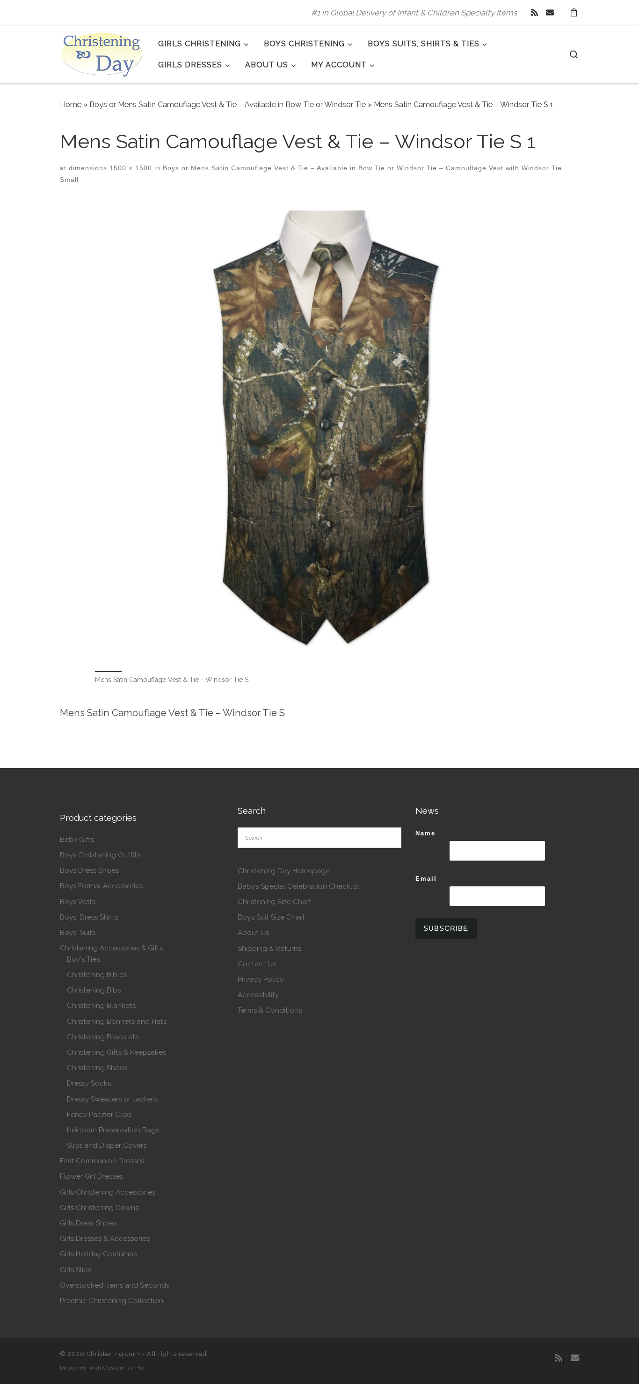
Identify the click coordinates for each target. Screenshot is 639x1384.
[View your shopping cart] (573, 13)
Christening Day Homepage (284, 871)
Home (70, 104)
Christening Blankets (101, 1005)
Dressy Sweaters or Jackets (112, 1099)
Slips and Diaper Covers (106, 1145)
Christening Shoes (97, 1068)
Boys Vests (77, 902)
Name (425, 833)
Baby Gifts (77, 839)
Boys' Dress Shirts (89, 917)
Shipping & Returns (269, 948)
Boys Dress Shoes (89, 870)
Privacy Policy (260, 979)
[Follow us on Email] (550, 13)
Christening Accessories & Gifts (111, 948)
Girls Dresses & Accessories (105, 1238)
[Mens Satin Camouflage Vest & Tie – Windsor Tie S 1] (319, 434)
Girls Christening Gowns (99, 1207)
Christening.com (113, 1353)
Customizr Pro (124, 1367)
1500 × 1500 (129, 168)
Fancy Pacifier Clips (99, 1114)
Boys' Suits (77, 932)
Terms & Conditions (270, 1010)
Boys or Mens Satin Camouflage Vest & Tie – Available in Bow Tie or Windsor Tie (227, 104)
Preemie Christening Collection (111, 1301)
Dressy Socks (89, 1083)
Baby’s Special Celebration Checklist (299, 886)
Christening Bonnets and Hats (117, 1021)
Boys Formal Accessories (101, 886)
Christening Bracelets (102, 1037)
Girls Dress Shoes (88, 1223)
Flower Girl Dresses (91, 1176)
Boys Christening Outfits (100, 855)
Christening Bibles (97, 975)
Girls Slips (75, 1270)
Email (426, 878)
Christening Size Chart (275, 902)
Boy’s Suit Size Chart (271, 917)
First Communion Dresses (102, 1161)
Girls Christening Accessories (107, 1192)
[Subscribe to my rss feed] (534, 13)
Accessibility (258, 995)
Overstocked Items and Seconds (114, 1285)
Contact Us (257, 964)
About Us (253, 932)
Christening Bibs (94, 990)
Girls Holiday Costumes (98, 1254)
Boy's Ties (83, 959)
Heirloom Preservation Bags (113, 1130)
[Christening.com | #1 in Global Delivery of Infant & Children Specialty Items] (102, 53)
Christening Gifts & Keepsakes (116, 1052)
